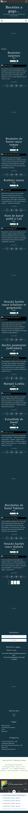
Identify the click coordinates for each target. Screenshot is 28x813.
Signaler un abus (5, 768)
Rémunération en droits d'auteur (19, 768)
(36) (4, 747)
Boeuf (14, 58)
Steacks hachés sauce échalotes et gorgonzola (14, 304)
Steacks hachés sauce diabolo (14, 545)
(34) (8, 749)
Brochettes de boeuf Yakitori (14, 506)
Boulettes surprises (14, 54)
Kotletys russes (14, 180)
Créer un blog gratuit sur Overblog (8, 766)
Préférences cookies (23, 770)
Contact (23, 766)
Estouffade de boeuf (14, 420)
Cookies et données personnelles (13, 770)
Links (2, 729)
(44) (11, 745)
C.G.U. (10, 768)
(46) (7, 743)
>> (18, 582)
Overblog (22, 760)
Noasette (14, 657)
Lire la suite (14, 81)
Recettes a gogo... (14, 9)
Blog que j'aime (5, 725)
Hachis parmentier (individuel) (14, 346)
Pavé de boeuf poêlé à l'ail (14, 217)
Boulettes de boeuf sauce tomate (14, 141)
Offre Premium (3, 770)
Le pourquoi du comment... (8, 727)
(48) (9, 741)
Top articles (18, 766)
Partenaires (4, 731)
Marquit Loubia (14, 383)
